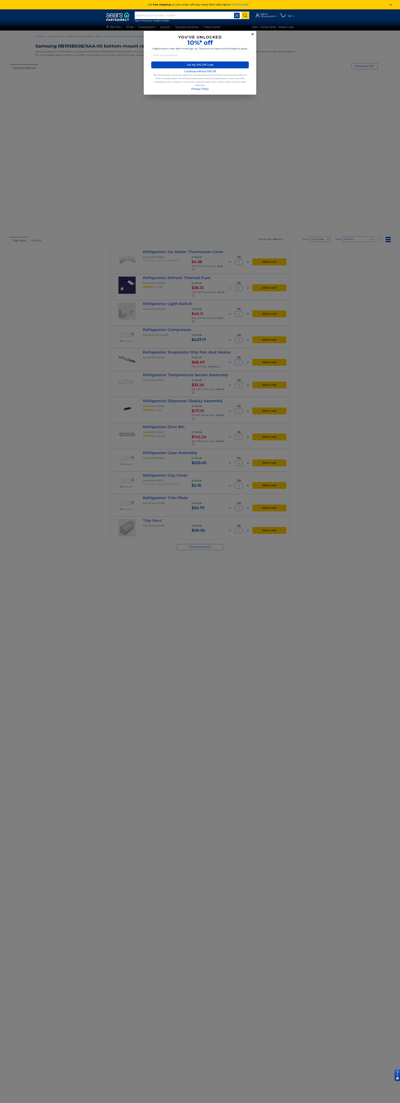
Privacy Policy (200, 88)
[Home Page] (119, 16)
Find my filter (240, 4)
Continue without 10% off (200, 71)
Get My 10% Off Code (200, 64)
